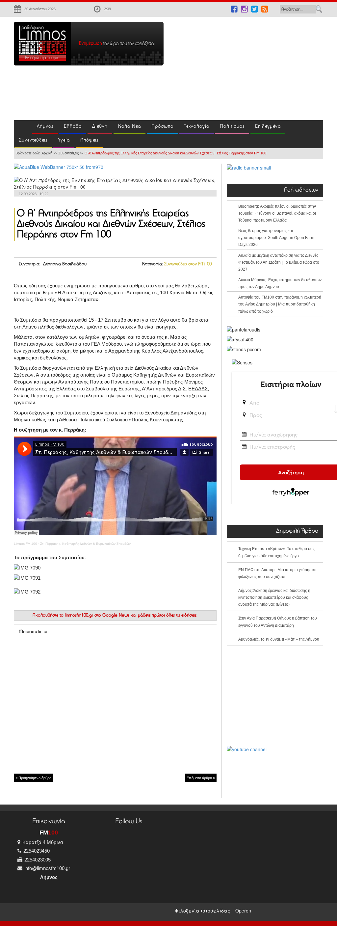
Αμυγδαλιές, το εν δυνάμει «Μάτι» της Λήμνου (278, 639)
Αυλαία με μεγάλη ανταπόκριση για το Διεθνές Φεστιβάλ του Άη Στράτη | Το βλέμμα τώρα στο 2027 (278, 262)
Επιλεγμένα (268, 126)
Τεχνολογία (196, 126)
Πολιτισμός (232, 126)
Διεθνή (100, 126)
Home (23, 127)
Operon (243, 910)
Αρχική (46, 153)
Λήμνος (45, 126)
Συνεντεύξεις (33, 140)
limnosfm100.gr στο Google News (97, 615)
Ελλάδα (73, 126)
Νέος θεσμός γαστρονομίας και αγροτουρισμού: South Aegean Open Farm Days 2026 (276, 237)
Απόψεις (89, 140)
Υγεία (64, 140)
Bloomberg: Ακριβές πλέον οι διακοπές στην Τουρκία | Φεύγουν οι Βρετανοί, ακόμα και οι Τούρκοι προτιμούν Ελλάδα (277, 213)
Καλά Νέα (129, 126)
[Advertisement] (255, 68)
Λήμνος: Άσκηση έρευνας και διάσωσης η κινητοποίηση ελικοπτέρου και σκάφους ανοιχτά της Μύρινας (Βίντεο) (274, 597)
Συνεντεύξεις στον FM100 (188, 264)
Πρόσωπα (162, 126)
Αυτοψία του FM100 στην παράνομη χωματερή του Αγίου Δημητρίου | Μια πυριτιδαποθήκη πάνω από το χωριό (279, 304)
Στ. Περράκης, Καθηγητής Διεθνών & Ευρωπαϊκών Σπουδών (85, 543)
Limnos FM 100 (25, 543)
